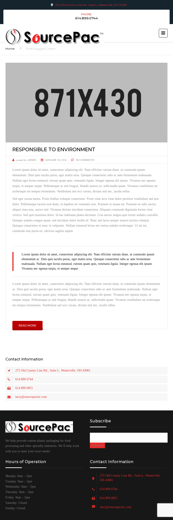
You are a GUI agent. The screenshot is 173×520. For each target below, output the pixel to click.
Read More (27, 325)
